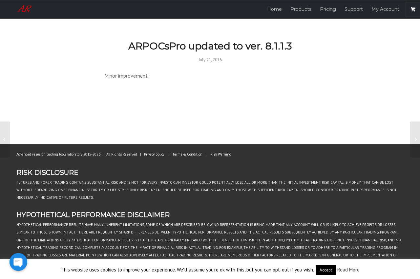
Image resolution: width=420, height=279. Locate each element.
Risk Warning (220, 154)
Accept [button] (326, 270)
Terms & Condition (187, 154)
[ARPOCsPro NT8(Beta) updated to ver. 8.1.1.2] (5, 139)
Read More (348, 270)
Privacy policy (154, 154)
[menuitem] (274, 9)
